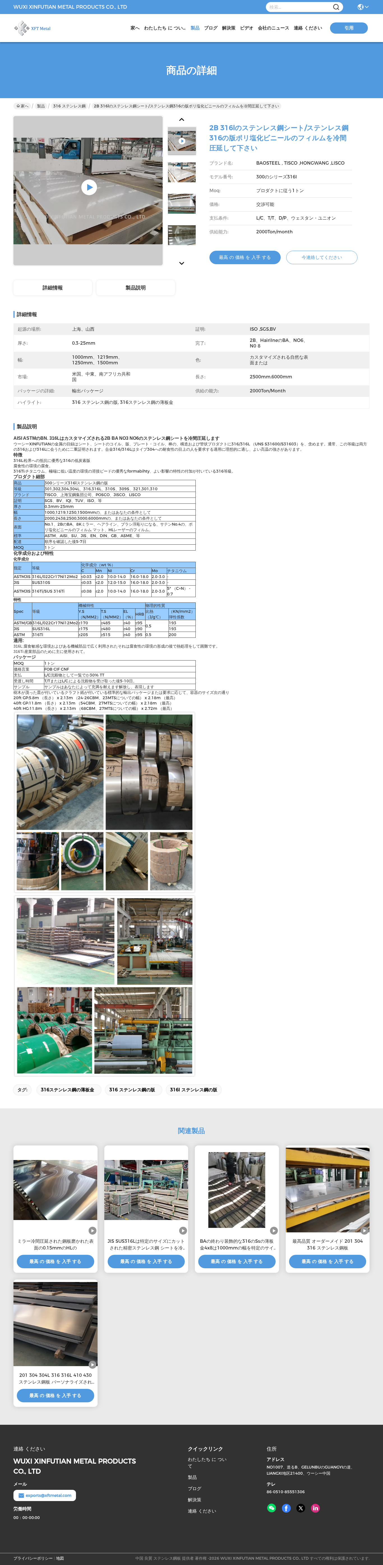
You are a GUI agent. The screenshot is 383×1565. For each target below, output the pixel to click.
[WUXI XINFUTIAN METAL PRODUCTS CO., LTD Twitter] (301, 1508)
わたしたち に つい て (165, 28)
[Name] (336, 7)
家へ (135, 28)
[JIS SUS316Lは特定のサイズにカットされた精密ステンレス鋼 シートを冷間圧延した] (146, 1190)
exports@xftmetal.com (48, 1495)
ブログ (211, 28)
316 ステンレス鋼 (69, 106)
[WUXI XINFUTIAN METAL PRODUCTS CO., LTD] (44, 28)
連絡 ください (308, 28)
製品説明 (136, 288)
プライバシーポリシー (33, 1558)
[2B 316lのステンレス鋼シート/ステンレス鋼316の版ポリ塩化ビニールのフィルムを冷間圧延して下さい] (88, 190)
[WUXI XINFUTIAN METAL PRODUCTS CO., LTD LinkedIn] (315, 1508)
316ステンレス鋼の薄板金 (67, 1089)
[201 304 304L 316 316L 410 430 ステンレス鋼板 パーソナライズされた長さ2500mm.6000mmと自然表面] (55, 1324)
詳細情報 (53, 288)
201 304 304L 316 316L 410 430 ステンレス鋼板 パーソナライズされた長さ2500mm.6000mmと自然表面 (55, 1379)
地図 (60, 1558)
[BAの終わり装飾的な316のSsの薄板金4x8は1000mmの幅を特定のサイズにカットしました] (236, 1190)
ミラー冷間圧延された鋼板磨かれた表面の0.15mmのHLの (55, 1245)
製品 (195, 28)
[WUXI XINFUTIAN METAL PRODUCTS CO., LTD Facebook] (286, 1508)
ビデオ (246, 28)
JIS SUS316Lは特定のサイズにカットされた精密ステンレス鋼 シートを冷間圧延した (146, 1245)
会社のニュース (273, 28)
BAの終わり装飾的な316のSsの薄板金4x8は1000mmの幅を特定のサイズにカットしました (237, 1245)
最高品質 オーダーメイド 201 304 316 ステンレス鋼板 (327, 1245)
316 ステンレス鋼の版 (132, 1089)
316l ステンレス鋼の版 (193, 1089)
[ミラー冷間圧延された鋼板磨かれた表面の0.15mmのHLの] (55, 1190)
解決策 (229, 28)
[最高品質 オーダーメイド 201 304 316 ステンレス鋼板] (328, 1190)
